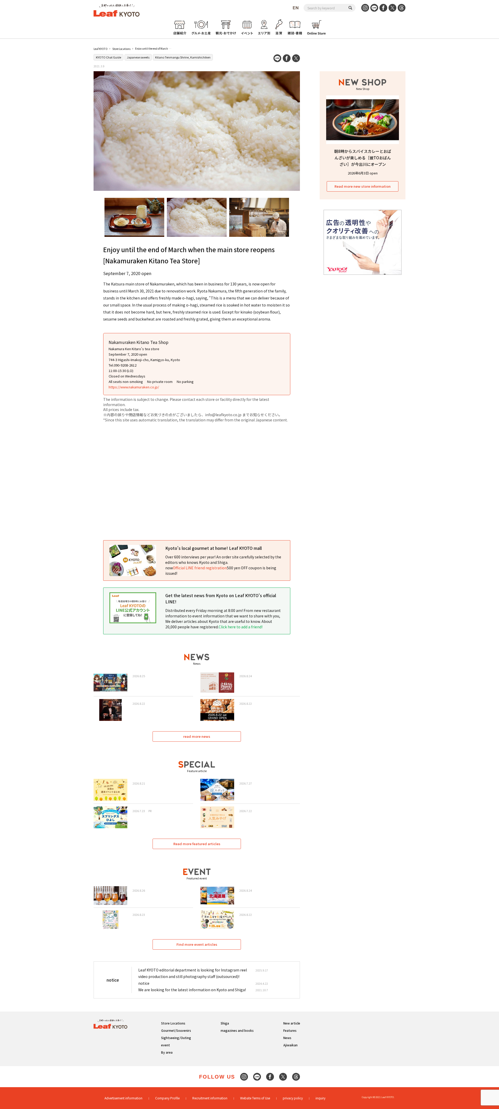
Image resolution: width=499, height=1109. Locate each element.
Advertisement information (123, 1098)
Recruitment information (209, 1098)
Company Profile (167, 1098)
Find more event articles (196, 944)
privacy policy (293, 1098)
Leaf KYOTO (101, 49)
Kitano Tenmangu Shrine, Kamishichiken (183, 57)
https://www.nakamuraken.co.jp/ (134, 386)
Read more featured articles (196, 843)
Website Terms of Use (255, 1098)
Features (290, 1030)
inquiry (320, 1098)
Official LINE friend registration (200, 567)
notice (143, 983)
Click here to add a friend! (240, 626)
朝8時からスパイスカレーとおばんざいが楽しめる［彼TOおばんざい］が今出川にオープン (362, 157)
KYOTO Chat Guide (108, 57)
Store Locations (121, 49)
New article (291, 1023)
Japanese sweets (138, 57)
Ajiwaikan (290, 1045)
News (287, 1037)
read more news (196, 736)
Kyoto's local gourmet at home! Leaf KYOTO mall (213, 548)
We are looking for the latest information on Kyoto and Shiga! (192, 989)
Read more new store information (362, 186)
